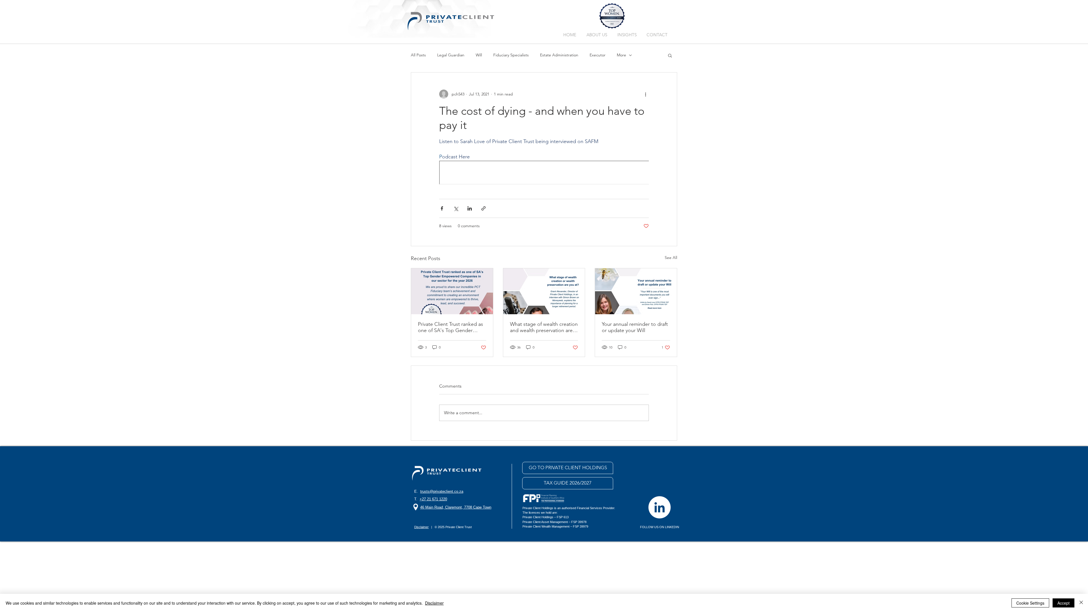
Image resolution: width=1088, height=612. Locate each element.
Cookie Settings (1030, 603)
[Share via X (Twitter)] (455, 208)
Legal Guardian (450, 55)
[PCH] (659, 507)
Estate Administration (559, 55)
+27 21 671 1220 (433, 499)
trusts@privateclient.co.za (441, 491)
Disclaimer (434, 603)
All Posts (418, 55)
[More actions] (645, 94)
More (621, 55)
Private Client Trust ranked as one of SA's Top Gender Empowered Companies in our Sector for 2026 (450, 327)
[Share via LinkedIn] (469, 208)
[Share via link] (483, 208)
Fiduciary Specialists (511, 55)
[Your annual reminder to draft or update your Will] (636, 291)
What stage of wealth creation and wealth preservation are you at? (544, 327)
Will (479, 55)
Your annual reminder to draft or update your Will (635, 327)
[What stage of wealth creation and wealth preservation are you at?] (544, 291)
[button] (670, 55)
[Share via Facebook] (442, 208)
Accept (1063, 603)
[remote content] (544, 173)
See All (671, 257)
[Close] (1081, 602)
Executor (597, 55)
